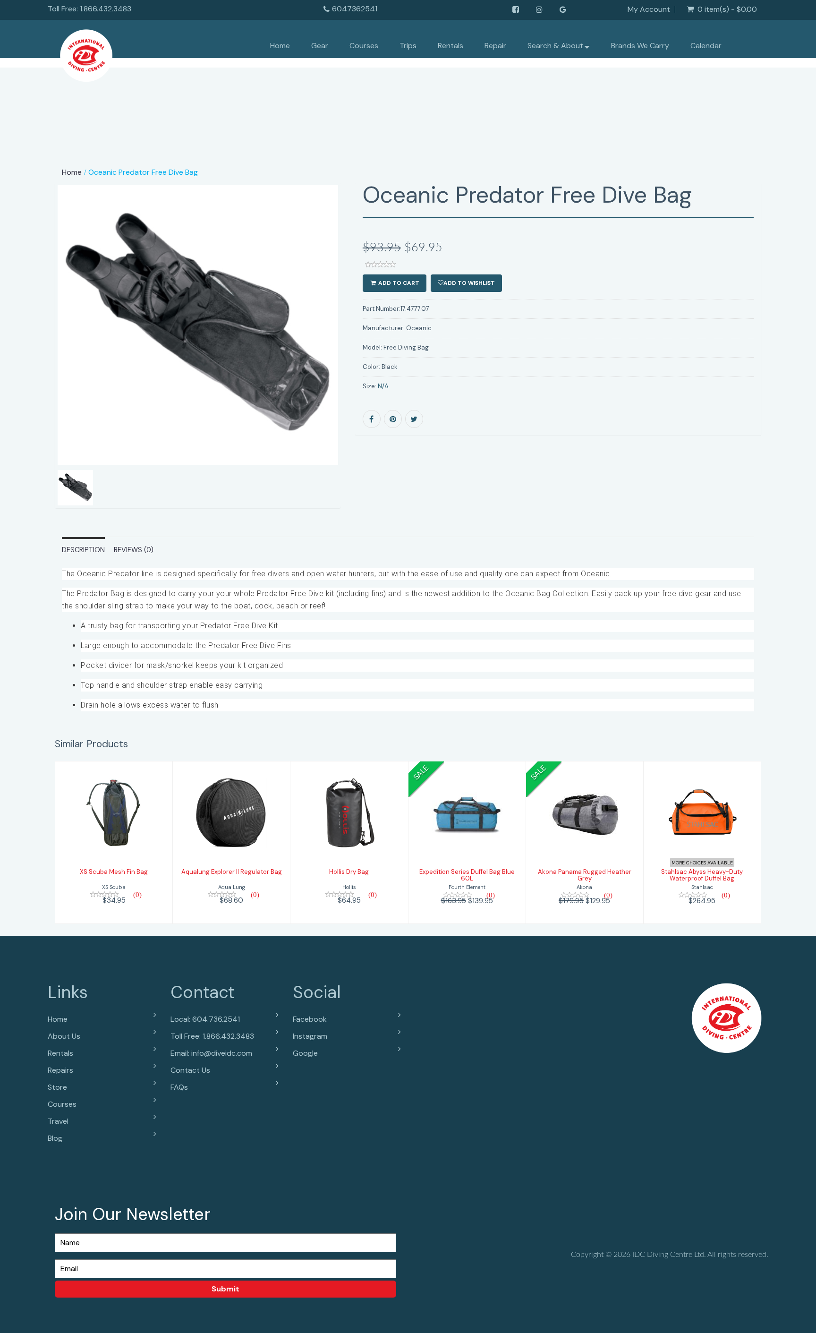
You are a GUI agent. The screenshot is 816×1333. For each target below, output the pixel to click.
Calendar (706, 46)
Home (280, 46)
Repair (495, 46)
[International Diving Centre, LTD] (86, 53)
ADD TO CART (398, 283)
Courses (363, 46)
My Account (649, 9)
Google (305, 1053)
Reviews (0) (133, 550)
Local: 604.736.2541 (205, 1019)
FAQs (179, 1087)
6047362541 (354, 9)
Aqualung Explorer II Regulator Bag (231, 872)
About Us (64, 1036)
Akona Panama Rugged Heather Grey (584, 875)
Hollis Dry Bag (349, 872)
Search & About (555, 46)
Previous (33, 358)
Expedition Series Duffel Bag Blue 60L (467, 875)
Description (83, 550)
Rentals (450, 46)
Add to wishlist (469, 283)
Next (364, 358)
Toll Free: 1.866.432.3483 (212, 1036)
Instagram (310, 1036)
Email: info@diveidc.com (211, 1053)
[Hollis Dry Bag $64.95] (349, 841)
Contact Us (190, 1070)
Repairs (60, 1070)
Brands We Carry (640, 46)
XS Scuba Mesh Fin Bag (114, 872)
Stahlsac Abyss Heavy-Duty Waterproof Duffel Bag (702, 875)
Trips (408, 46)
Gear (319, 46)
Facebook (310, 1019)
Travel (58, 1121)
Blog (55, 1138)
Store (57, 1087)
